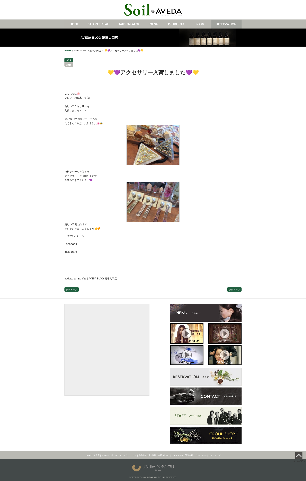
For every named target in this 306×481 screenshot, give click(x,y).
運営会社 (189, 455)
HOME (89, 455)
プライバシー (201, 455)
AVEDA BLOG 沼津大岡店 (99, 37)
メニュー (133, 455)
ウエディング (177, 455)
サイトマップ (214, 455)
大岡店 (97, 455)
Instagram (70, 252)
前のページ (71, 289)
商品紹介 (142, 455)
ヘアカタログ (121, 455)
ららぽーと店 (107, 455)
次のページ (234, 289)
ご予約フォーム (74, 236)
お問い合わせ (164, 455)
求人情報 (152, 455)
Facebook (70, 244)
